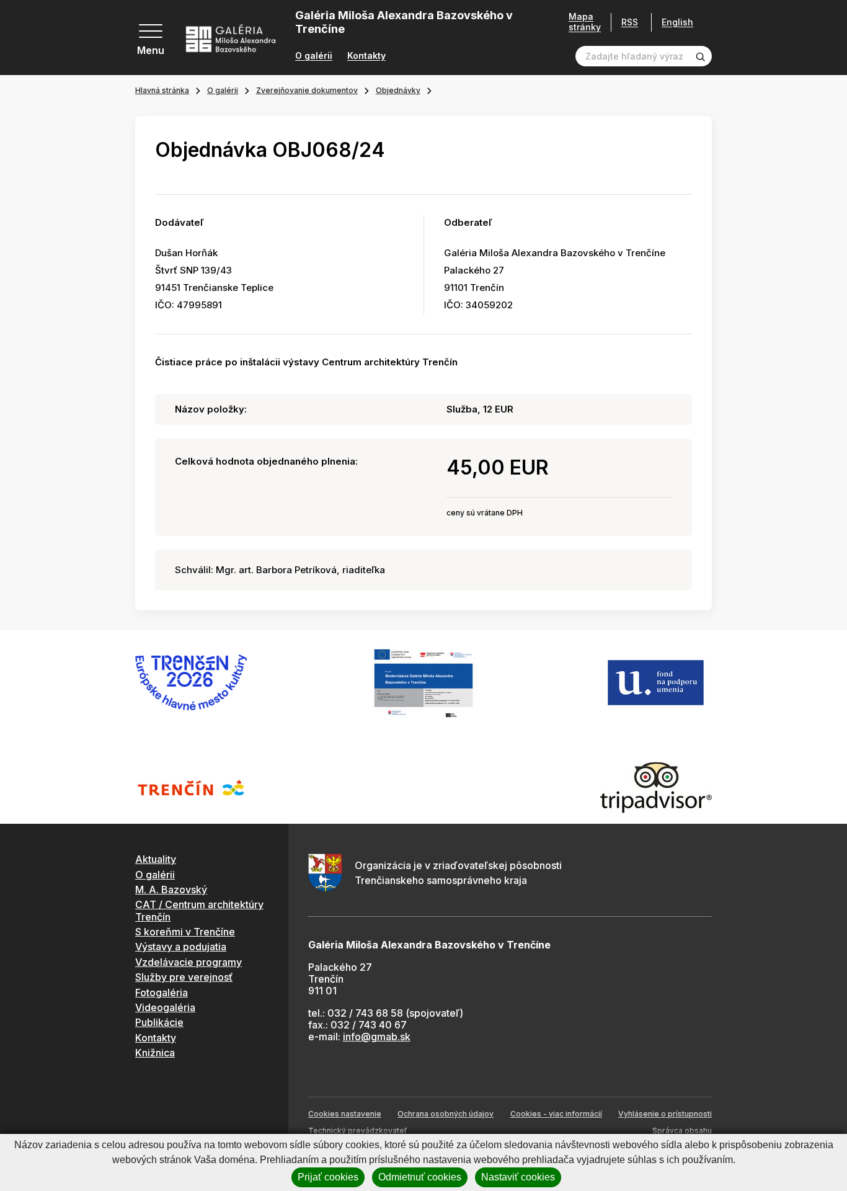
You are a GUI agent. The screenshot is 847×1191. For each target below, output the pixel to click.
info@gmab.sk (376, 1036)
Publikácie (159, 1022)
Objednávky (398, 90)
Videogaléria (165, 1007)
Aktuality (155, 859)
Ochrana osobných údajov (445, 1113)
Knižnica (155, 1052)
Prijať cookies (328, 1177)
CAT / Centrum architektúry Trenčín (199, 910)
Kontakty (366, 56)
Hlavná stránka (162, 90)
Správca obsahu (682, 1130)
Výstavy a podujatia (180, 946)
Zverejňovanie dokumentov (307, 90)
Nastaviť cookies (518, 1177)
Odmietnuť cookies (419, 1177)
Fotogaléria (161, 992)
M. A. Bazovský (171, 889)
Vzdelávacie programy (188, 962)
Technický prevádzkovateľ (357, 1130)
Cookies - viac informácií (556, 1113)
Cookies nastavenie (344, 1113)
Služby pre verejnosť (184, 977)
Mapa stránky (585, 22)
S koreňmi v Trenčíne (185, 932)
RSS (629, 22)
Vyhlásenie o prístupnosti (665, 1113)
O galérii (313, 56)
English (677, 22)
